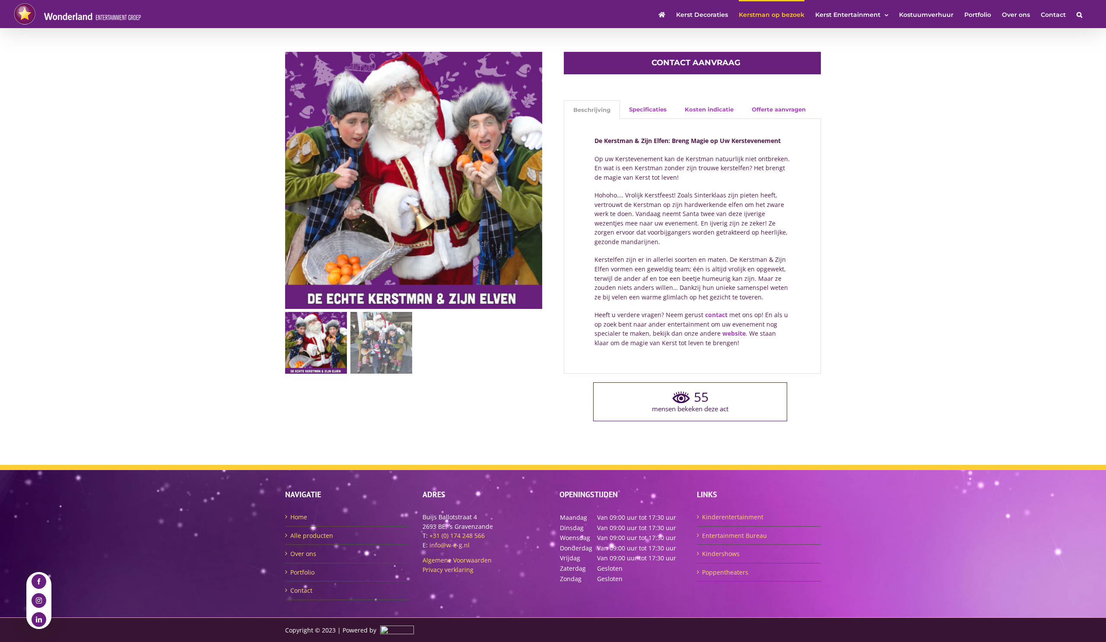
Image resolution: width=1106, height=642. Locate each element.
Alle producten (311, 535)
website (734, 333)
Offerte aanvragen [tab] (779, 109)
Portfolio (302, 572)
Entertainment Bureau (734, 535)
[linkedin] (39, 619)
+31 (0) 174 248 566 (457, 535)
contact (716, 315)
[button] (1079, 14)
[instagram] (39, 600)
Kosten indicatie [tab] (709, 109)
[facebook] (39, 581)
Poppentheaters (725, 572)
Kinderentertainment (732, 517)
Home (298, 517)
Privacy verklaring (448, 570)
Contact (301, 590)
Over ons (303, 554)
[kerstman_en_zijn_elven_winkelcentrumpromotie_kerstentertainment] (413, 180)
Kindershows (721, 554)
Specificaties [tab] (648, 109)
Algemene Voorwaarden (457, 560)
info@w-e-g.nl (449, 545)
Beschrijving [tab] (591, 109)
